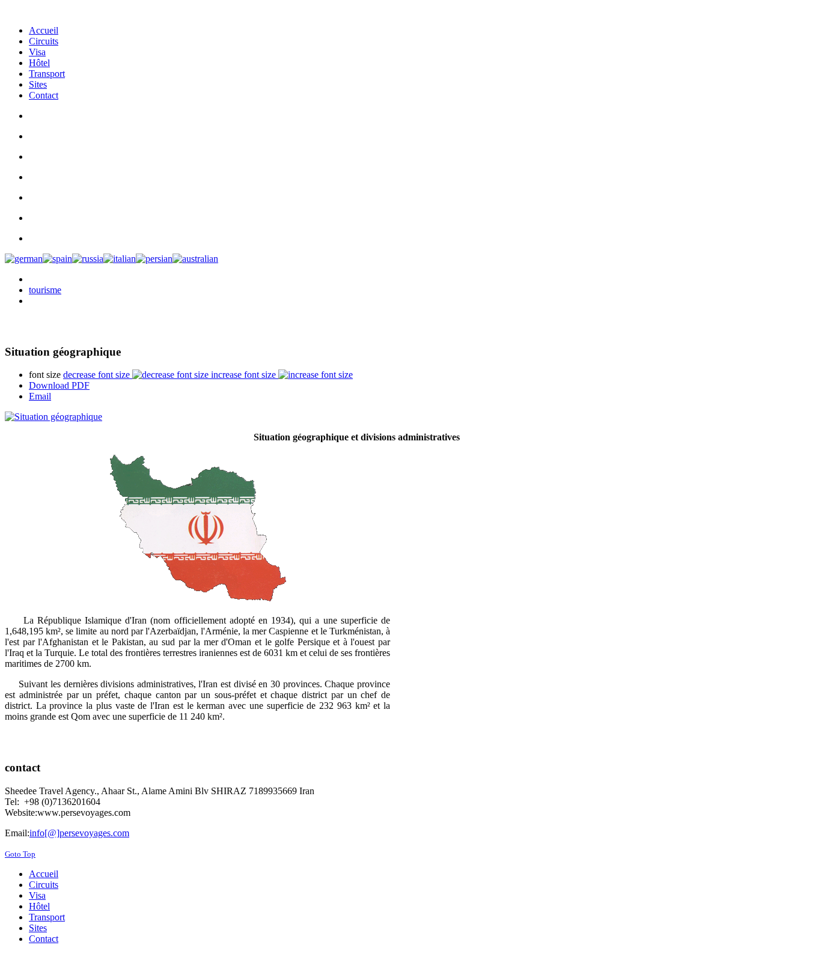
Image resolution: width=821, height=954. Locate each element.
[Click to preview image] (356, 417)
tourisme (45, 290)
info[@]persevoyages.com (79, 833)
